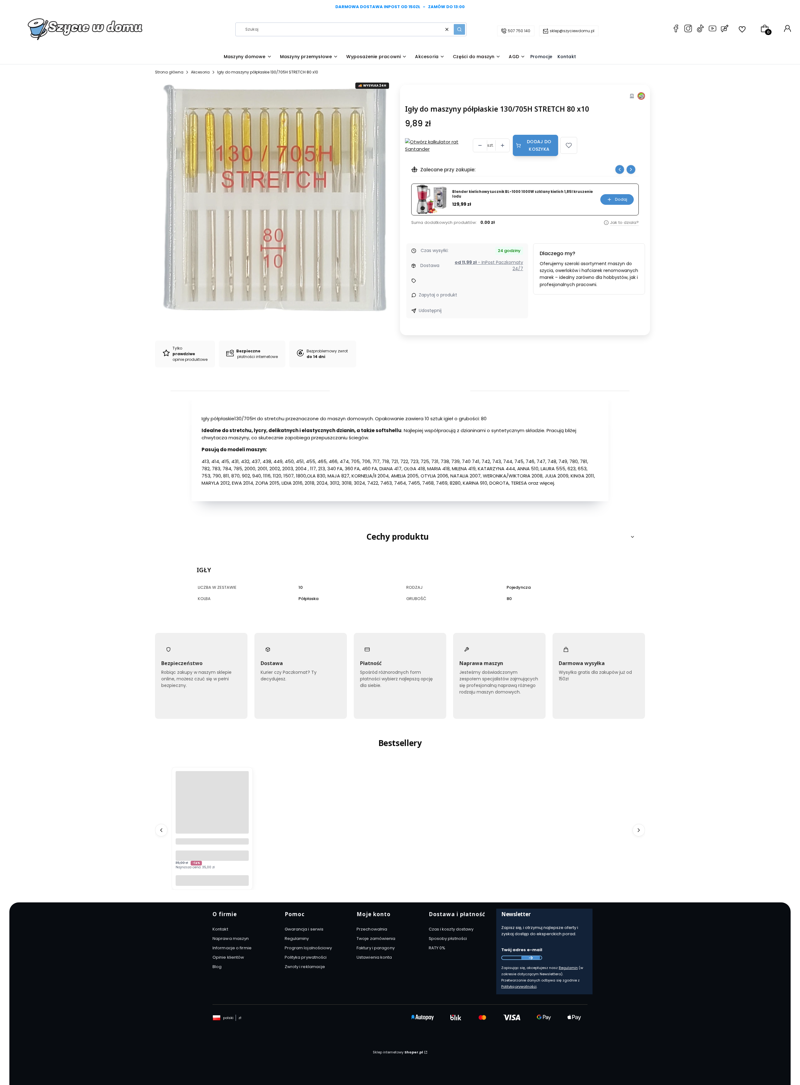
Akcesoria (200, 72)
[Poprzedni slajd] (619, 169)
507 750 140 (519, 30)
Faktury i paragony (376, 948)
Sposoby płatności (448, 938)
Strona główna (169, 72)
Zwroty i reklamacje (305, 967)
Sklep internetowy (398, 1052)
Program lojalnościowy (308, 948)
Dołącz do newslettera (530, 957)
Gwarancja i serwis (304, 929)
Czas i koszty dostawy (451, 929)
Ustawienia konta (374, 957)
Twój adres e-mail (521, 950)
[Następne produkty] (638, 830)
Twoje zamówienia (376, 938)
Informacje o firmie (232, 948)
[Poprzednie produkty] (161, 830)
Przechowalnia (372, 929)
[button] (459, 29)
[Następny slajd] (631, 169)
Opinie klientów (228, 957)
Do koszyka (212, 880)
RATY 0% (437, 948)
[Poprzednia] (12, 7)
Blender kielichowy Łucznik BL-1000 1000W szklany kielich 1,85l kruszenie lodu (522, 194)
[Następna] (788, 7)
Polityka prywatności (306, 957)
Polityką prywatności (519, 986)
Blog (217, 967)
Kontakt (220, 929)
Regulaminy (297, 938)
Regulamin (568, 967)
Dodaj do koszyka (539, 145)
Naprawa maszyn (230, 938)
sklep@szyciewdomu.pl (572, 30)
